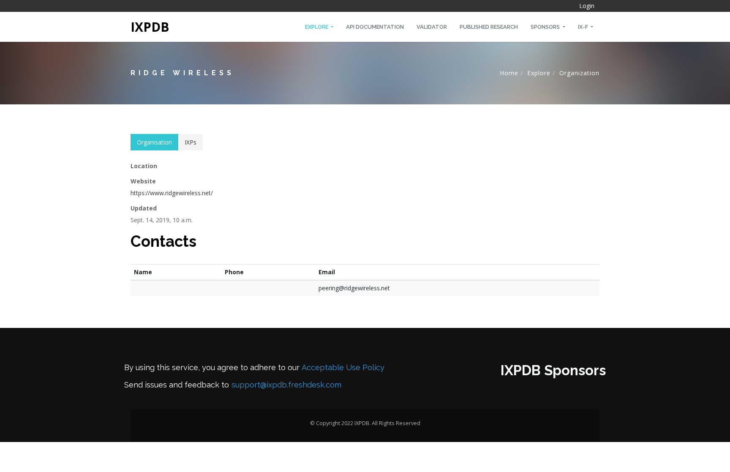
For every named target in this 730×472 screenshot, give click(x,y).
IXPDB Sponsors (553, 370)
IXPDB (150, 26)
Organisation (154, 142)
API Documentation (375, 27)
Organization (579, 73)
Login (586, 6)
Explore (317, 27)
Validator (432, 27)
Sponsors (546, 27)
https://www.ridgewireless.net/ (172, 193)
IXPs (190, 142)
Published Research (489, 27)
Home (509, 73)
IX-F (583, 27)
